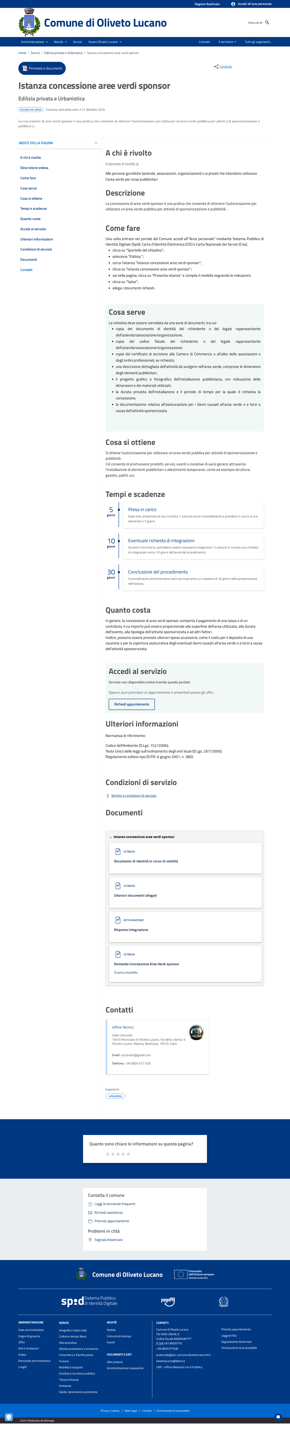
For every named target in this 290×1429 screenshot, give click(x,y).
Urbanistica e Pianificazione (76, 1355)
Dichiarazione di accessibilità (239, 1347)
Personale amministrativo (34, 1360)
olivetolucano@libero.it (170, 1361)
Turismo (64, 1361)
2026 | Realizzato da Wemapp (37, 1420)
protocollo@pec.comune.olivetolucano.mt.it (183, 1355)
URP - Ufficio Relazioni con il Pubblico (179, 1367)
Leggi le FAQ (229, 1335)
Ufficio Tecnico (123, 1027)
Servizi (35, 52)
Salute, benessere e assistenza (78, 1392)
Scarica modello (126, 972)
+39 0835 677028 (167, 1348)
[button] (251, 4)
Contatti (162, 1322)
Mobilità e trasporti (70, 1367)
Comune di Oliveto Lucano (105, 22)
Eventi (111, 1342)
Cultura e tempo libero (72, 1336)
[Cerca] (267, 22)
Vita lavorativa (68, 1342)
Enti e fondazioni (28, 1348)
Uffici (21, 1342)
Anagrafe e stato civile (73, 1330)
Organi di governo (29, 1336)
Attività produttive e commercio (78, 1348)
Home (22, 52)
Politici (22, 1354)
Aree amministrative (31, 1330)
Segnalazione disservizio (236, 1341)
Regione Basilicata (207, 4)
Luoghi (22, 1367)
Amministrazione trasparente (125, 1368)
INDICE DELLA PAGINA (36, 143)
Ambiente (65, 1386)
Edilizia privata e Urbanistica (63, 52)
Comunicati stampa (119, 1336)
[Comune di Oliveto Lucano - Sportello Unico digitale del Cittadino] (29, 22)
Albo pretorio (115, 1362)
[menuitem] (204, 41)
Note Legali (130, 1411)
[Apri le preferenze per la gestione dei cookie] (10, 1418)
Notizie (111, 1330)
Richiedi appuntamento (131, 704)
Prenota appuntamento (236, 1329)
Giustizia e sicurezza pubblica (77, 1373)
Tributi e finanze (69, 1379)
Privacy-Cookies (110, 1411)
